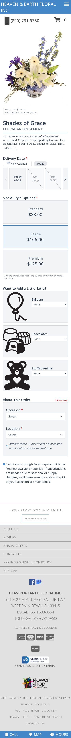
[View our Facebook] (32, 584)
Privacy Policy (19, 717)
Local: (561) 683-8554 (35, 612)
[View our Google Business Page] (39, 584)
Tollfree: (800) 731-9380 (35, 618)
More (8, 148)
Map (37, 734)
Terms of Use (35, 723)
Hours (61, 734)
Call (13, 734)
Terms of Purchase (46, 717)
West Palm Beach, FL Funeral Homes (26, 698)
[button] (60, 21)
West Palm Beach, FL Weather (35, 710)
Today (40, 163)
